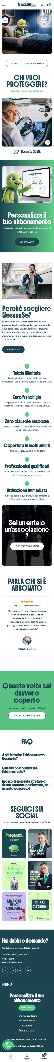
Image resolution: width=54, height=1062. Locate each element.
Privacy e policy (27, 1020)
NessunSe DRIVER (31, 151)
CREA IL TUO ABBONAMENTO (27, 715)
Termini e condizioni (27, 1016)
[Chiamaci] (8, 1045)
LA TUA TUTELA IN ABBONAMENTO (27, 63)
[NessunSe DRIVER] (27, 122)
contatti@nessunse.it (12, 962)
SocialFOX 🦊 (36, 1046)
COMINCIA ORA (27, 242)
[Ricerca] (42, 4)
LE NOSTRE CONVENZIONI (27, 546)
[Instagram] (14, 843)
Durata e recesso (27, 1030)
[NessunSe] (27, 5)
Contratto (27, 1025)
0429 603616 (8, 959)
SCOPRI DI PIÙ (13, 349)
